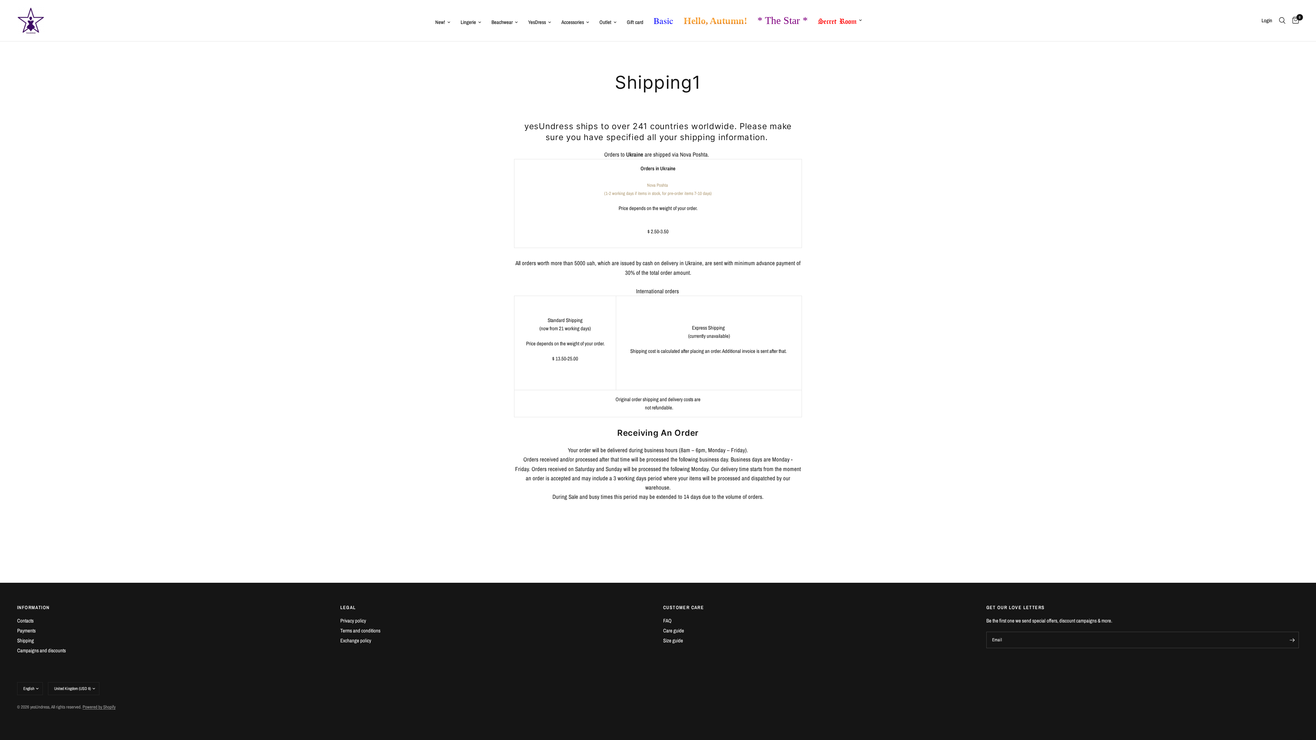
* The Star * (782, 20)
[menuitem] (442, 22)
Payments (26, 630)
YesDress (537, 22)
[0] (1294, 20)
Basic (663, 20)
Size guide (673, 640)
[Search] (1282, 20)
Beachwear (502, 22)
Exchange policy (355, 640)
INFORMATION (33, 607)
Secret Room (837, 19)
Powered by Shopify (99, 707)
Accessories (572, 22)
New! (440, 22)
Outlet (605, 22)
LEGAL (348, 607)
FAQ (667, 620)
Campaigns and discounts (41, 650)
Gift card (635, 22)
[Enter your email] (1292, 640)
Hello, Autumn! (715, 20)
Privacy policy (353, 620)
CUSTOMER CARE (683, 607)
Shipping (25, 640)
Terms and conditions (360, 630)
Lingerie (468, 22)
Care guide (673, 630)
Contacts (25, 620)
